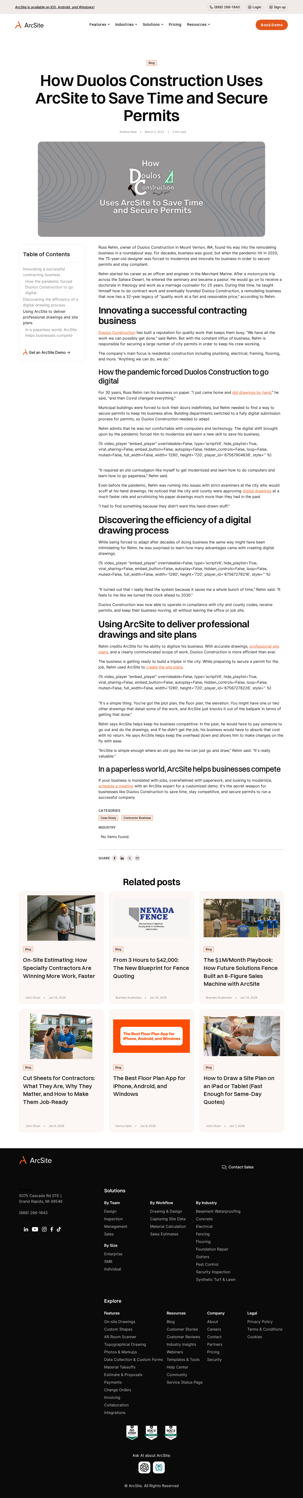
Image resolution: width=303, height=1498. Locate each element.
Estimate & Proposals (123, 1374)
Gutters (202, 1256)
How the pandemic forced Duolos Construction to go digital (49, 287)
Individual (112, 1269)
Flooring (203, 1241)
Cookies (254, 1336)
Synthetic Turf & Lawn (216, 1279)
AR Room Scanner (120, 1336)
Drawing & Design (166, 1211)
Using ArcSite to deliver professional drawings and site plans (50, 317)
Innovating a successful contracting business (44, 271)
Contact (214, 1336)
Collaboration (116, 1405)
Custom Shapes (118, 1329)
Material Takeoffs (119, 1367)
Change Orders (117, 1389)
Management (115, 1226)
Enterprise (113, 1253)
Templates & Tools (183, 1359)
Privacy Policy (260, 1321)
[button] (99, 25)
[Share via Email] (137, 858)
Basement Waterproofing (218, 1211)
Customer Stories (182, 1329)
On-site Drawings (119, 1321)
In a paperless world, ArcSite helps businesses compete (51, 332)
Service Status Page (185, 1382)
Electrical (204, 1226)
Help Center (177, 1367)
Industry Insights (181, 1344)
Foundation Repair (212, 1249)
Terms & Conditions (264, 1329)
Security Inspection (213, 1271)
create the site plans (164, 667)
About (212, 1321)
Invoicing (112, 1397)
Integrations (114, 1412)
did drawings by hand (251, 392)
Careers (214, 1329)
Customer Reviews (183, 1336)
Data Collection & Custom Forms (133, 1359)
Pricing (175, 24)
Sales (109, 1234)
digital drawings (257, 491)
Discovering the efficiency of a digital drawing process (50, 302)
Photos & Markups (120, 1352)
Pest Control (207, 1264)
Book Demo (272, 24)
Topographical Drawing (125, 1344)
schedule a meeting (115, 786)
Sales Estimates (164, 1234)
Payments (113, 1382)
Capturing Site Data (168, 1218)
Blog (171, 1321)
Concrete (204, 1218)
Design (110, 1211)
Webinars (175, 1352)
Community (177, 1374)
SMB (108, 1261)
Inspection (113, 1218)
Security (214, 1359)
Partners (214, 1344)
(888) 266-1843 (33, 1212)
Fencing (203, 1234)
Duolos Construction (116, 332)
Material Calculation (168, 1226)
